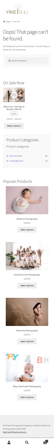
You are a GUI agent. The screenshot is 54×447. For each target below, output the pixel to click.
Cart (41, 440)
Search (27, 442)
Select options (14, 125)
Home (8, 21)
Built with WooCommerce (14, 432)
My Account (9, 442)
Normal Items (16, 156)
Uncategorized (16, 160)
